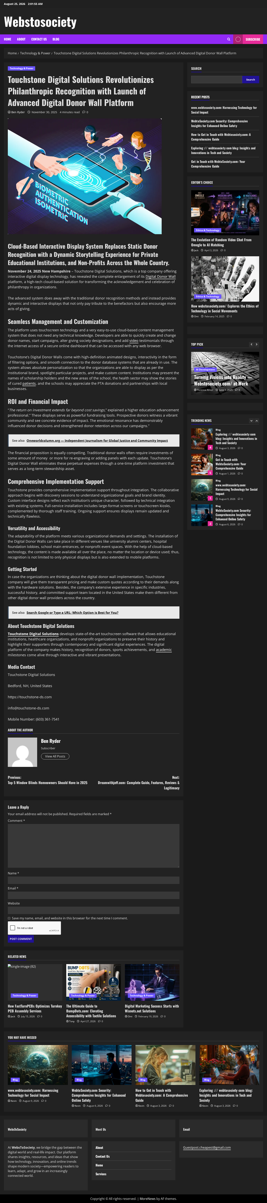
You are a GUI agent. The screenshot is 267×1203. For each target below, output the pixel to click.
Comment (16, 820)
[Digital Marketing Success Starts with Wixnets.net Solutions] (152, 982)
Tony (71, 1021)
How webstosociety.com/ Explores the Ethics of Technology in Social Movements (225, 308)
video (133, 340)
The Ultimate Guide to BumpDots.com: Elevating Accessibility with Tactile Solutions (91, 1010)
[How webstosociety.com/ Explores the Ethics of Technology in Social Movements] (225, 279)
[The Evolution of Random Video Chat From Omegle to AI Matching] (225, 213)
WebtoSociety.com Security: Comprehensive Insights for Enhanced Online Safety (219, 123)
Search (196, 68)
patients (29, 383)
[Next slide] (256, 344)
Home (7, 39)
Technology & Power (21, 68)
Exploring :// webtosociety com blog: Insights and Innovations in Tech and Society (223, 150)
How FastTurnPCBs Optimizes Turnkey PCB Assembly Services (35, 1008)
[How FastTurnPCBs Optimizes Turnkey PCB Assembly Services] (35, 982)
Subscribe (253, 39)
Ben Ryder (18, 112)
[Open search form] (228, 39)
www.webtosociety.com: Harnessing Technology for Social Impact (202, 464)
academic (164, 649)
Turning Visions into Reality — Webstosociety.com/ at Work (223, 380)
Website (14, 903)
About (21, 39)
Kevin (14, 1101)
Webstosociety (40, 21)
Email (13, 888)
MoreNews (148, 1199)
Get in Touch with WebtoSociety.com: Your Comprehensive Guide (218, 164)
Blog (56, 39)
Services (101, 1174)
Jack (13, 1016)
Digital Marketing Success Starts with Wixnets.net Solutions (152, 1008)
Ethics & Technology (207, 230)
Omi (130, 1016)
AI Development (205, 369)
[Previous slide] (251, 344)
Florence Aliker (205, 390)
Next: (138, 782)
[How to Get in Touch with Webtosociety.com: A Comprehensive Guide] (165, 1065)
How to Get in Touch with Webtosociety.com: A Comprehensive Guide (202, 515)
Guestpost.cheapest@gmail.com (207, 1147)
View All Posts (55, 756)
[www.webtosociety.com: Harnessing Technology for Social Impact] (38, 1065)
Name (13, 873)
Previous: (47, 780)
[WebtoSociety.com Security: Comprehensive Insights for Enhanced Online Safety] (102, 1065)
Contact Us (39, 39)
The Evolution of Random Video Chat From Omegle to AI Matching (221, 242)
